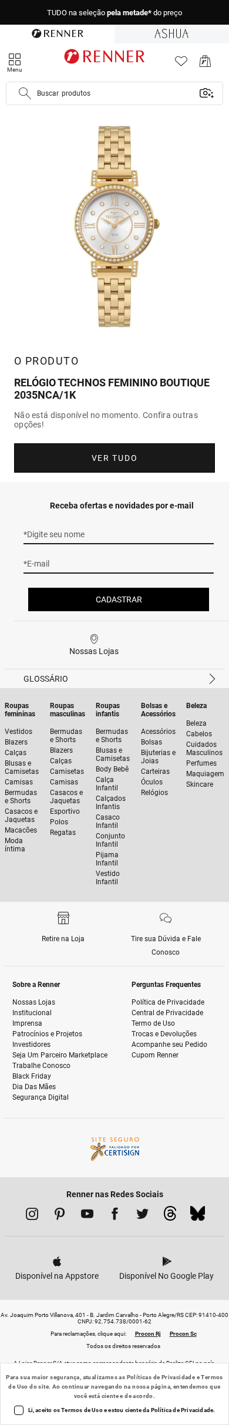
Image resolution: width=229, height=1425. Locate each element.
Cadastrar (119, 599)
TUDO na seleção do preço (114, 12)
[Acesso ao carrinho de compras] (205, 64)
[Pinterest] (59, 1216)
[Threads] (170, 1217)
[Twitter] (142, 1216)
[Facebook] (114, 1216)
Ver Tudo (114, 458)
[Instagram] (32, 1216)
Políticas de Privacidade (161, 1377)
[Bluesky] (197, 1217)
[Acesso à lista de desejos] (181, 64)
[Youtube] (87, 1216)
